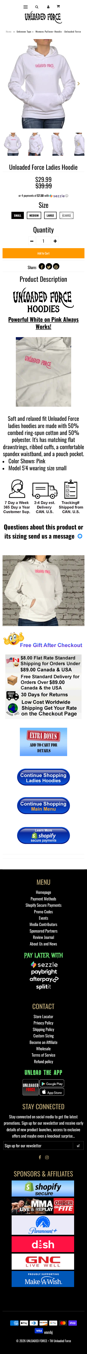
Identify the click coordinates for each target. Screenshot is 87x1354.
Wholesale (43, 1048)
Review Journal (43, 937)
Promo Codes (43, 911)
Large (50, 215)
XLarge (66, 215)
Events (43, 918)
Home (9, 31)
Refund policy (43, 1061)
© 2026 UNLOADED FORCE (31, 1340)
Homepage (43, 892)
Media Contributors (43, 924)
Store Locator (43, 1016)
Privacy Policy (43, 1023)
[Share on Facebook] (42, 266)
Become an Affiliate (43, 1042)
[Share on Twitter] (49, 266)
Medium (34, 215)
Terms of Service (43, 1055)
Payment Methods (43, 898)
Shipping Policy (43, 1029)
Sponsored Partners (43, 931)
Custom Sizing (43, 1035)
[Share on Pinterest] (56, 266)
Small (17, 215)
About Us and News (43, 943)
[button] (43, 195)
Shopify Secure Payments (43, 905)
